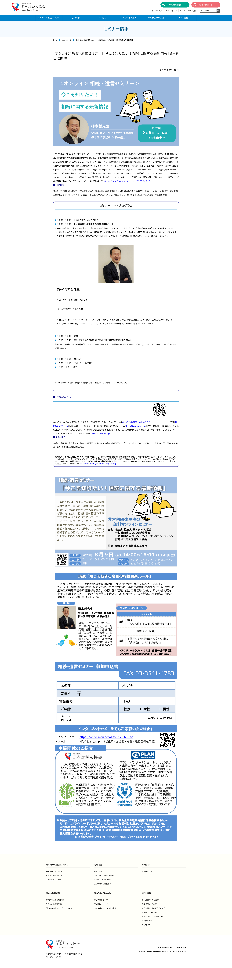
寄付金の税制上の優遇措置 (152, 916)
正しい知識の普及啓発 (102, 884)
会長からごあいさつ (54, 871)
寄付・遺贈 (183, 18)
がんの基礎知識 (129, 18)
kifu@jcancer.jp (135, 426)
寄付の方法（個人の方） (151, 900)
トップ (55, 40)
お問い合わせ (171, 11)
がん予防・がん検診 (156, 18)
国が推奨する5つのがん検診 (105, 908)
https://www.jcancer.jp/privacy (98, 464)
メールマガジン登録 (188, 11)
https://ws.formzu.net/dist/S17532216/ (127, 181)
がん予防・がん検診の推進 (104, 875)
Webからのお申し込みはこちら (136, 422)
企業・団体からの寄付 (150, 904)
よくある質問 (157, 11)
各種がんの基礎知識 (54, 904)
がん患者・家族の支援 (102, 879)
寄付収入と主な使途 (150, 912)
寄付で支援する (206, 5)
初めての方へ (99, 871)
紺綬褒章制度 (147, 921)
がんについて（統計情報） (55, 900)
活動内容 (76, 18)
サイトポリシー (181, 947)
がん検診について (101, 904)
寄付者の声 (146, 925)
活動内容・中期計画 (53, 879)
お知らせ (103, 18)
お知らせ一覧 (66, 40)
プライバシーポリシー (164, 947)
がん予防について (101, 900)
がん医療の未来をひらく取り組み (59, 908)
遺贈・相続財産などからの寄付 (154, 908)
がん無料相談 (175, 5)
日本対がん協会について (49, 18)
